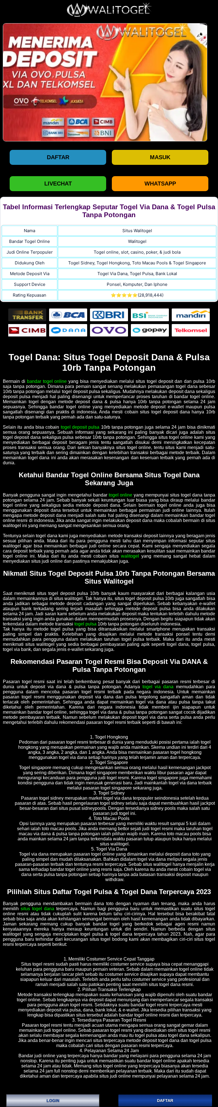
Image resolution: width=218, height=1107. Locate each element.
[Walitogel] (105, 82)
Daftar (58, 157)
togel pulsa (85, 624)
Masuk (160, 157)
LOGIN (53, 1100)
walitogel (130, 556)
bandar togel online (47, 381)
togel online (121, 495)
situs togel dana (37, 908)
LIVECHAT (58, 183)
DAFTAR (165, 1100)
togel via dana (158, 686)
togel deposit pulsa (80, 427)
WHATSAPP (160, 183)
